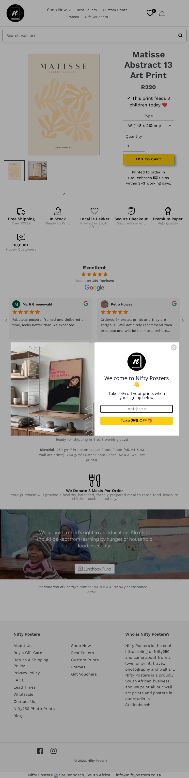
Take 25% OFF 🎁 (136, 420)
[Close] (174, 347)
